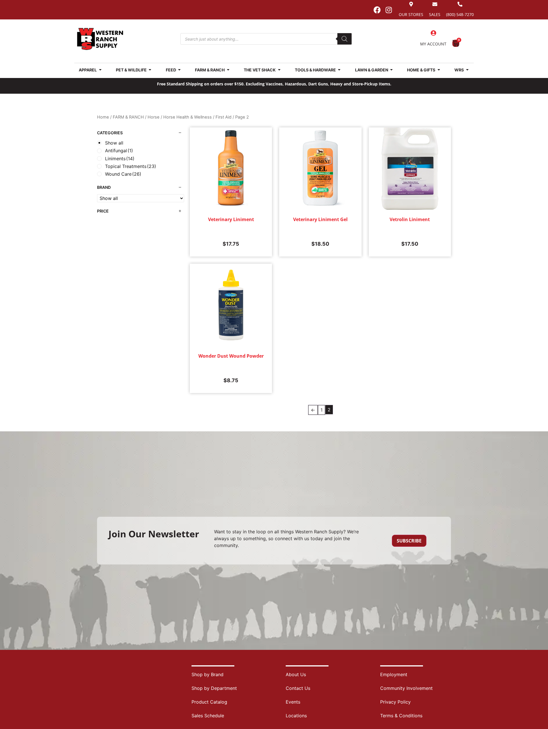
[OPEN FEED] (180, 70)
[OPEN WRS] (467, 70)
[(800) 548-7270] (460, 4)
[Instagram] (388, 9)
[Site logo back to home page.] (100, 39)
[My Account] (433, 33)
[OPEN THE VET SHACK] (279, 70)
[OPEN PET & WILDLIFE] (150, 70)
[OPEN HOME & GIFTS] (439, 70)
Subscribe (409, 541)
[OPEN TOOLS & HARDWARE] (339, 70)
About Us (296, 674)
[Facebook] (377, 9)
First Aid (223, 117)
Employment (393, 674)
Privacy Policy (395, 702)
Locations (296, 715)
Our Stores (411, 14)
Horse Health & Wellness (187, 117)
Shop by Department (214, 688)
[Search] (344, 39)
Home (103, 117)
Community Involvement (406, 688)
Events (293, 702)
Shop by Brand (207, 674)
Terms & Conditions (401, 715)
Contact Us (298, 688)
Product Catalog (209, 702)
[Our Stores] (411, 4)
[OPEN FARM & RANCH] (228, 70)
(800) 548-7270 (460, 14)
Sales (434, 14)
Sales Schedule (208, 715)
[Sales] (434, 4)
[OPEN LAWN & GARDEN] (392, 70)
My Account (433, 44)
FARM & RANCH (128, 117)
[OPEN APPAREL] (100, 70)
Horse (154, 117)
